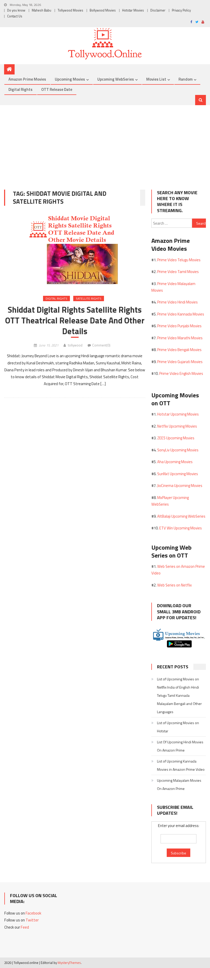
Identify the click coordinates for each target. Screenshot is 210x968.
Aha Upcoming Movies (175, 462)
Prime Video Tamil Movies (178, 272)
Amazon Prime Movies (27, 79)
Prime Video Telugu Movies (179, 260)
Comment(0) (101, 345)
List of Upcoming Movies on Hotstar (178, 727)
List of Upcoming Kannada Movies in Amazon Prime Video (181, 765)
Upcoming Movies (70, 79)
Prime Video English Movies (181, 373)
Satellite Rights (88, 298)
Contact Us (14, 16)
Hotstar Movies (133, 10)
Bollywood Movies (103, 10)
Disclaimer (157, 10)
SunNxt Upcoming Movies (177, 474)
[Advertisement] (105, 143)
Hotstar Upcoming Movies (178, 414)
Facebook (33, 913)
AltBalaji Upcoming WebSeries (181, 516)
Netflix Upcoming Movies (177, 426)
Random (185, 79)
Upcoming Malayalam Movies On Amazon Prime (179, 784)
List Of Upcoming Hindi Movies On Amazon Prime (180, 746)
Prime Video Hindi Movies (177, 302)
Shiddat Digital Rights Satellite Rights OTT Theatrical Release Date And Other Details (74, 320)
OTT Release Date (56, 89)
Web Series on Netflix (174, 585)
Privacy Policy (181, 10)
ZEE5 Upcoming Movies (175, 438)
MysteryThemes (69, 962)
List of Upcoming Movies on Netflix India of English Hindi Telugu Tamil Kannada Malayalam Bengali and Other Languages (179, 695)
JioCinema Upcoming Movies (179, 485)
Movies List (156, 79)
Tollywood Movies (70, 10)
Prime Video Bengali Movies (179, 350)
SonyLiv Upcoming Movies (177, 450)
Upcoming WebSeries (115, 79)
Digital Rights (20, 89)
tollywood (75, 345)
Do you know (16, 10)
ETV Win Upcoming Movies (180, 528)
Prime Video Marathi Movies (180, 338)
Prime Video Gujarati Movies (180, 362)
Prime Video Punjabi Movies (179, 326)
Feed (25, 927)
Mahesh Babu (41, 10)
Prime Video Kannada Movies (180, 314)
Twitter (32, 920)
